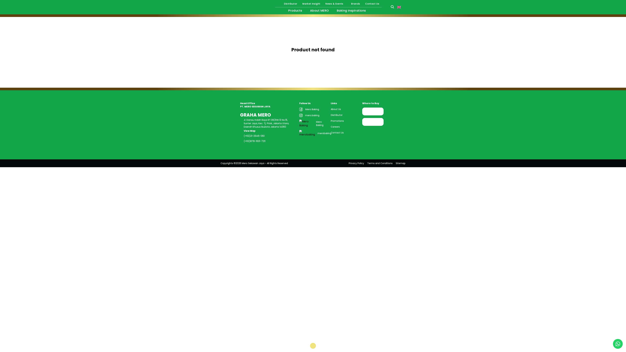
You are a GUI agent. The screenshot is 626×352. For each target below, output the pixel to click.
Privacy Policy (356, 163)
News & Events (334, 3)
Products (295, 10)
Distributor (290, 3)
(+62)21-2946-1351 (254, 136)
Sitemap (400, 163)
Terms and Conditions (380, 163)
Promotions (337, 121)
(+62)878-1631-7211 (254, 141)
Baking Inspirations (351, 10)
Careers (335, 126)
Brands (355, 3)
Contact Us (372, 3)
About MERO (319, 10)
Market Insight (311, 3)
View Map (250, 130)
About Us (336, 109)
